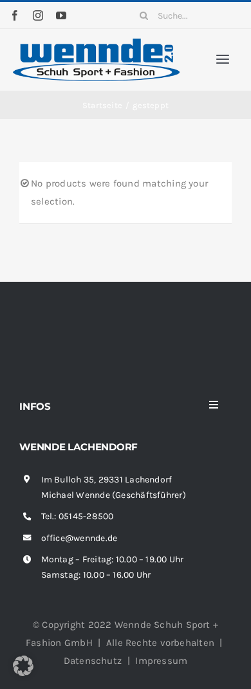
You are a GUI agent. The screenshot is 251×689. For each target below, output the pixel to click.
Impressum (161, 660)
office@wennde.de (79, 538)
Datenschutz (93, 660)
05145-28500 (86, 516)
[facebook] (15, 15)
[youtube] (61, 15)
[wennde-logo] (96, 43)
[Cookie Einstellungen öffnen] (23, 673)
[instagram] (38, 15)
